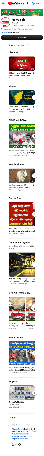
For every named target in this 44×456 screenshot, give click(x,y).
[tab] (12, 45)
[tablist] (22, 45)
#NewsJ (26, 439)
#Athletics (28, 436)
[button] (5, 22)
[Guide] (3, 3)
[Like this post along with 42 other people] (13, 444)
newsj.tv (6, 33)
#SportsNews (17, 439)
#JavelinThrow (18, 436)
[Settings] (27, 3)
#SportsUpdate (18, 429)
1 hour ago (26, 425)
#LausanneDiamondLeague (22, 434)
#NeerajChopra (22, 431)
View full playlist (14, 407)
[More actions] (33, 73)
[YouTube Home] (13, 3)
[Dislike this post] (20, 444)
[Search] (22, 3)
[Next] (34, 97)
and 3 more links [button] (14, 33)
